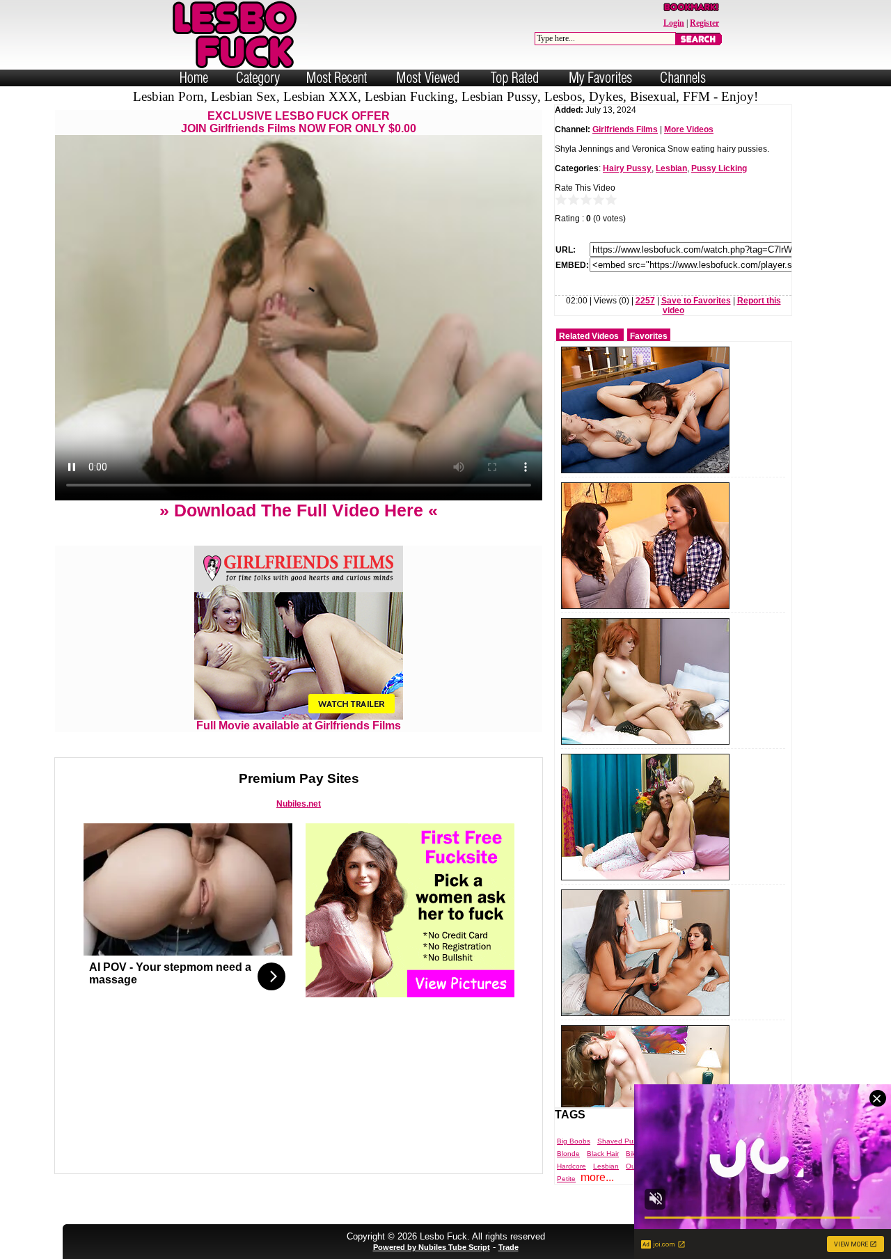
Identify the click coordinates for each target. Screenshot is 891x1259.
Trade (508, 1247)
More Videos (688, 129)
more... (597, 1177)
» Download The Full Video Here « (298, 510)
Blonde (568, 1153)
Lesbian (671, 168)
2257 (645, 301)
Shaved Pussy (620, 1141)
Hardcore (571, 1166)
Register (704, 23)
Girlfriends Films (625, 129)
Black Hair (603, 1153)
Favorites (649, 336)
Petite (566, 1178)
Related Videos (589, 336)
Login (673, 23)
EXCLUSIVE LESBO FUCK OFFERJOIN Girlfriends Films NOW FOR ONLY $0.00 (298, 122)
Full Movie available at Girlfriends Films (298, 725)
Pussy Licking (719, 168)
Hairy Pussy (627, 168)
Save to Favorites (696, 301)
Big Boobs (573, 1141)
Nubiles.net (298, 804)
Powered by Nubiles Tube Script (431, 1247)
